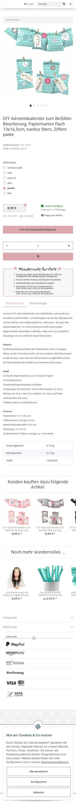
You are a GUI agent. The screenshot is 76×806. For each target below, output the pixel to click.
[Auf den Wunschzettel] (65, 36)
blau (9, 193)
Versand (28, 216)
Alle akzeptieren (39, 771)
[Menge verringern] (7, 246)
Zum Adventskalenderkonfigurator (37, 229)
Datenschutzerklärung (54, 762)
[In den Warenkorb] (38, 256)
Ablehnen (38, 792)
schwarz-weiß (14, 167)
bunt (9, 172)
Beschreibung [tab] (15, 303)
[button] (38, 627)
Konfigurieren (39, 781)
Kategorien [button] (10, 617)
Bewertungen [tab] (38, 303)
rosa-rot (11, 178)
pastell (11, 188)
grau (9, 183)
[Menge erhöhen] (69, 246)
